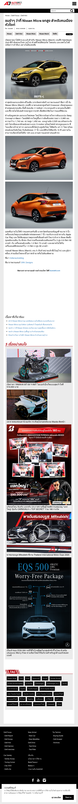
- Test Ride (32, 749)
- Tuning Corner (9, 762)
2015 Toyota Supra (47, 688)
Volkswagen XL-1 (53, 683)
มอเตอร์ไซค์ (58, 694)
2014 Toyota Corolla (44, 694)
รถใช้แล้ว (49, 699)
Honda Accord (55, 678)
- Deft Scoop (8, 739)
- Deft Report (8, 735)
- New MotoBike (34, 739)
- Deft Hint (7, 742)
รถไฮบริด (29, 683)
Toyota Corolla (28, 694)
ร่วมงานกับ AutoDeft (35, 769)
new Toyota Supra (14, 694)
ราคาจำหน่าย (12, 688)
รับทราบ (68, 797)
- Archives (56, 742)
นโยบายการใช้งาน (34, 759)
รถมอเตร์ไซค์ (12, 699)
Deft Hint (24, 15)
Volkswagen (39, 683)
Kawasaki (50, 704)
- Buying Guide (57, 735)
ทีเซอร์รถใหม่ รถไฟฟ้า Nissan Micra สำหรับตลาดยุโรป (27, 335)
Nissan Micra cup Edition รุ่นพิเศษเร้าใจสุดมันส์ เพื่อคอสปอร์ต (30, 324)
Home (7, 15)
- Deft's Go (7, 769)
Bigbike (30, 699)
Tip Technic (56, 732)
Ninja (59, 704)
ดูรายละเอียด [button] (56, 797)
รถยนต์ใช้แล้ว (12, 704)
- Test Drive (32, 746)
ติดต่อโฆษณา (33, 762)
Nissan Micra (30, 33)
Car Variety (8, 755)
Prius (28, 678)
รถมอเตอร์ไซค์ (39, 704)
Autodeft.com (55, 270)
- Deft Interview (9, 749)
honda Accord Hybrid (15, 683)
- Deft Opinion (9, 746)
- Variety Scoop (9, 759)
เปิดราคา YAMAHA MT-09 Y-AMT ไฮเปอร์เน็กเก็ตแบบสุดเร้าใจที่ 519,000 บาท (35, 385)
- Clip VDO (7, 765)
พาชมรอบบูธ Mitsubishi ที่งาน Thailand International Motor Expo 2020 (38, 554)
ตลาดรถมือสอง (25, 704)
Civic (21, 678)
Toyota (22, 688)
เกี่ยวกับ (30, 755)
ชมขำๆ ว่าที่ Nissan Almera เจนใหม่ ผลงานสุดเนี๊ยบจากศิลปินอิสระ (32, 328)
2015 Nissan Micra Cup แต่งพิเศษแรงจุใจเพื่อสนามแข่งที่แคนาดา (31, 321)
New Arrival (32, 732)
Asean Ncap (12, 678)
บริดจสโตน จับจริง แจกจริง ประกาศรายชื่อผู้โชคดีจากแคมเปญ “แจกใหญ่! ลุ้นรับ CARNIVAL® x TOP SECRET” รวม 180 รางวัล (37, 507)
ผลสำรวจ (58, 699)
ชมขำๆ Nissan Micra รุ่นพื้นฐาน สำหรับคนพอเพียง (26, 331)
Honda (45, 678)
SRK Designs (27, 262)
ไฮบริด (64, 683)
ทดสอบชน (36, 678)
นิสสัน (55, 33)
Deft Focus (15, 15)
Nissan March (44, 33)
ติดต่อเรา (31, 765)
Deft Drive (31, 742)
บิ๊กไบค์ (22, 699)
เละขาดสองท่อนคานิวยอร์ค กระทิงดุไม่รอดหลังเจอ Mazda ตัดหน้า (36, 421)
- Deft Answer (57, 739)
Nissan (9, 33)
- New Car (31, 735)
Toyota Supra (32, 688)
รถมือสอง (39, 699)
